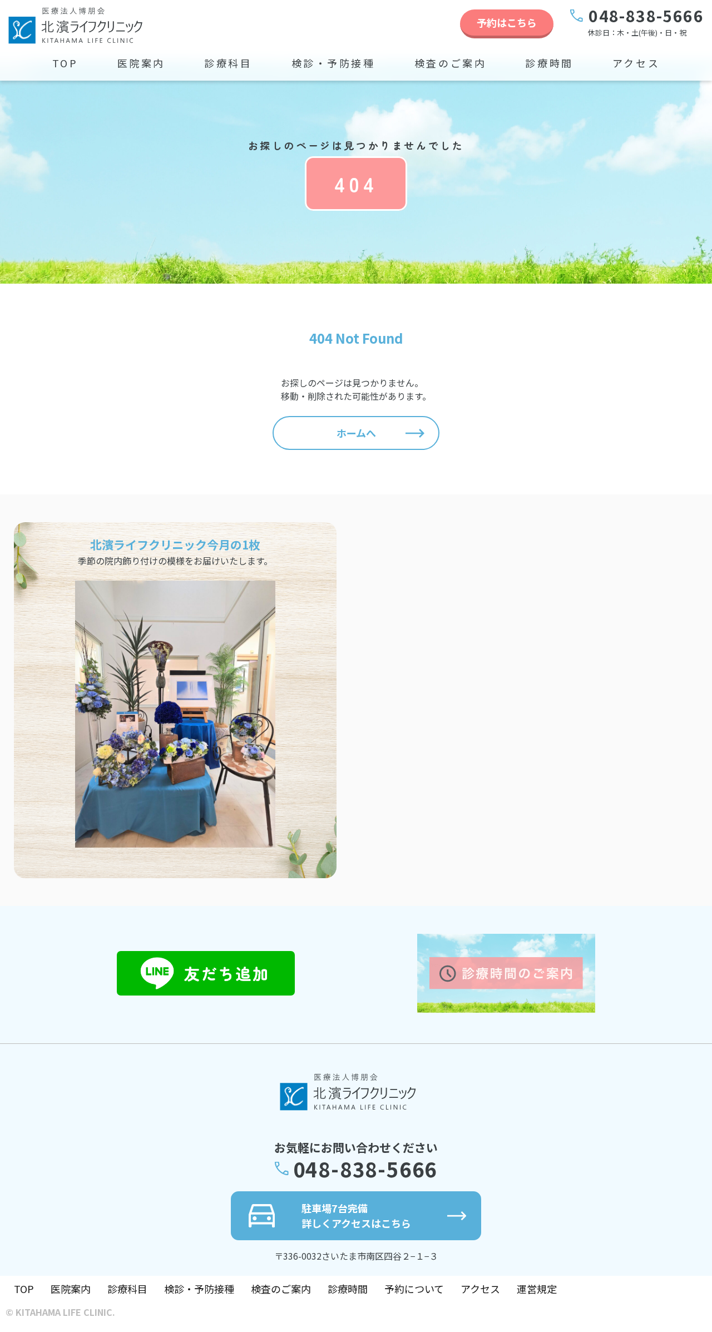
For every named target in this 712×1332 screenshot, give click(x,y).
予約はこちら (507, 22)
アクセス (636, 63)
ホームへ (356, 432)
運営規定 (537, 1288)
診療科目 (228, 63)
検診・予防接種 (333, 63)
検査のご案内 (450, 63)
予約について (414, 1288)
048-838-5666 (646, 15)
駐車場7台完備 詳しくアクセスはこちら (356, 1215)
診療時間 (549, 63)
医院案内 (141, 63)
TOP (65, 63)
